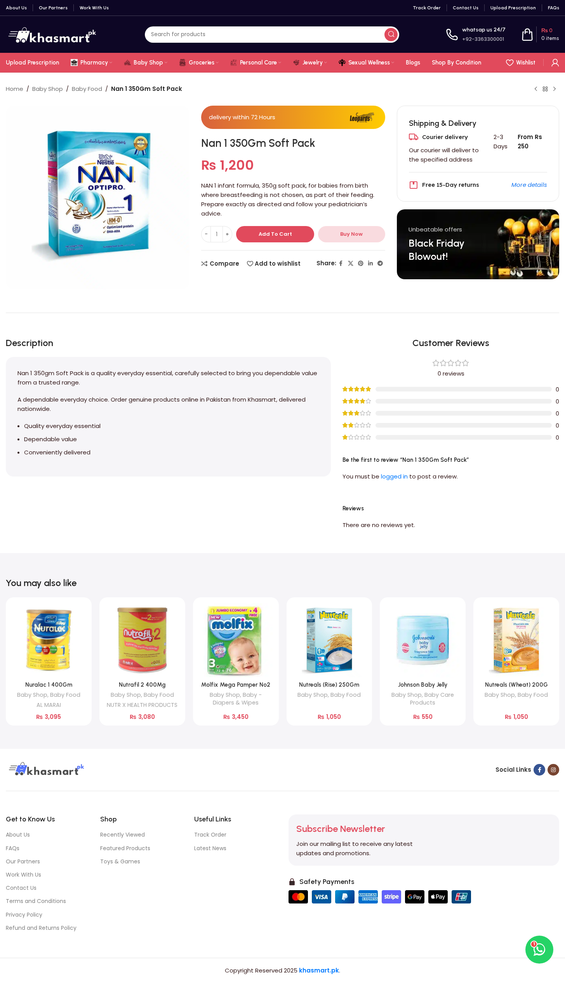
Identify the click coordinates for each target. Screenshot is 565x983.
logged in (394, 476)
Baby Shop (47, 89)
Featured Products (125, 848)
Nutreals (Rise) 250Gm (329, 684)
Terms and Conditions (36, 901)
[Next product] (554, 89)
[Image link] (45, 769)
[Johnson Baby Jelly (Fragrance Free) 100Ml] (423, 640)
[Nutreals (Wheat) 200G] (516, 640)
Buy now (351, 234)
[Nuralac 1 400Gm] (49, 640)
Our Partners (23, 861)
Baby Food (87, 89)
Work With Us (23, 875)
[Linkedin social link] (370, 263)
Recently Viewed (122, 835)
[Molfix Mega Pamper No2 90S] (236, 640)
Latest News (210, 848)
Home (14, 89)
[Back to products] (545, 89)
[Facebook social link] (341, 263)
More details (529, 185)
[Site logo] (52, 34)
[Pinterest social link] (361, 263)
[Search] (391, 34)
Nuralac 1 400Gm (48, 684)
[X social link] (351, 263)
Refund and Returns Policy (41, 928)
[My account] (555, 62)
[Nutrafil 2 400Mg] (142, 640)
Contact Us (21, 888)
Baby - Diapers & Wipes (237, 698)
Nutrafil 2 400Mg (142, 684)
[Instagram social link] (553, 770)
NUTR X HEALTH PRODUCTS (142, 705)
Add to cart (275, 234)
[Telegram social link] (380, 263)
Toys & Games (120, 861)
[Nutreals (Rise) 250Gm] (329, 640)
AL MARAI (49, 705)
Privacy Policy (24, 915)
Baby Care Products (432, 698)
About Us (18, 835)
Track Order (210, 835)
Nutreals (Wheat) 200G (516, 684)
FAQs (12, 848)
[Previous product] (536, 89)
